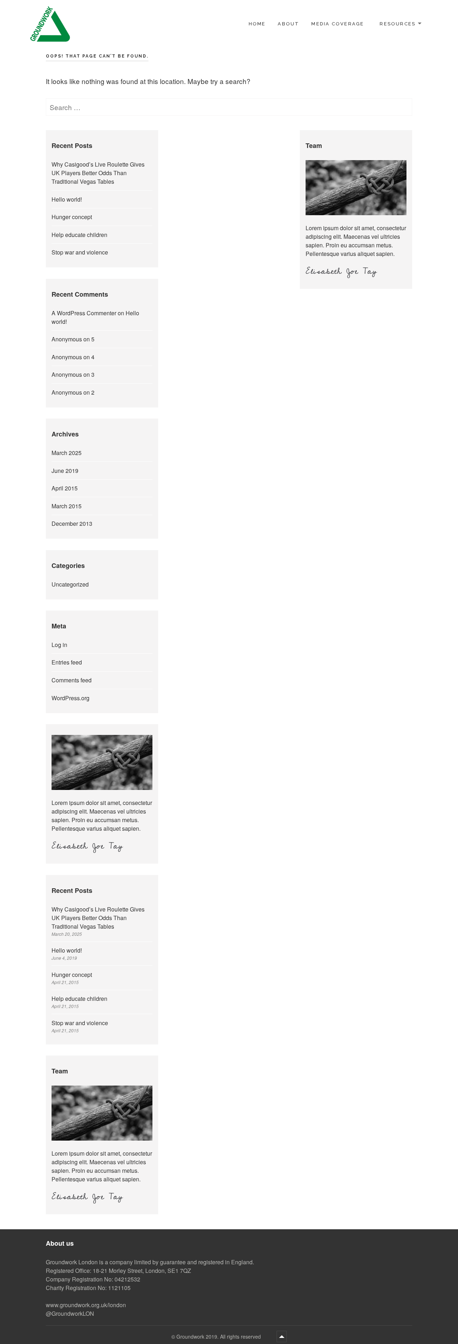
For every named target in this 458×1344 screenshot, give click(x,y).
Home (257, 23)
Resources (397, 23)
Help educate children (79, 235)
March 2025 (67, 453)
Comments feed (72, 680)
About (288, 23)
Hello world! (67, 199)
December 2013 (72, 523)
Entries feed (67, 662)
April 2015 (65, 488)
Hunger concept (72, 217)
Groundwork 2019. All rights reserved (219, 1336)
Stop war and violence (80, 252)
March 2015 (67, 506)
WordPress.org (70, 698)
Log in (59, 645)
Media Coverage (337, 23)
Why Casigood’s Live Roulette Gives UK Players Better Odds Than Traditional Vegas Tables (98, 173)
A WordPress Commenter (84, 313)
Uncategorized (70, 584)
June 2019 (65, 470)
